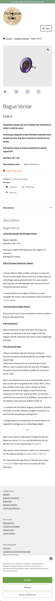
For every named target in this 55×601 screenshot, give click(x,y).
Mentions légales (11, 555)
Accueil (9, 38)
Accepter (27, 580)
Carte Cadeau (9, 533)
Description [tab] (8, 207)
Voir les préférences (27, 594)
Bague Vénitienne (31, 164)
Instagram (29, 453)
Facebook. (41, 453)
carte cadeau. (9, 300)
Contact (7, 548)
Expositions (8, 530)
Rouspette (36, 443)
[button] (51, 558)
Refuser (27, 587)
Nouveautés (8, 523)
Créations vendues (21, 38)
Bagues (6, 494)
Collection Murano (11, 508)
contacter (8, 463)
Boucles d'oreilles (11, 497)
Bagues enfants (10, 504)
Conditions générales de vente (17, 551)
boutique (22, 440)
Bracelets (7, 501)
